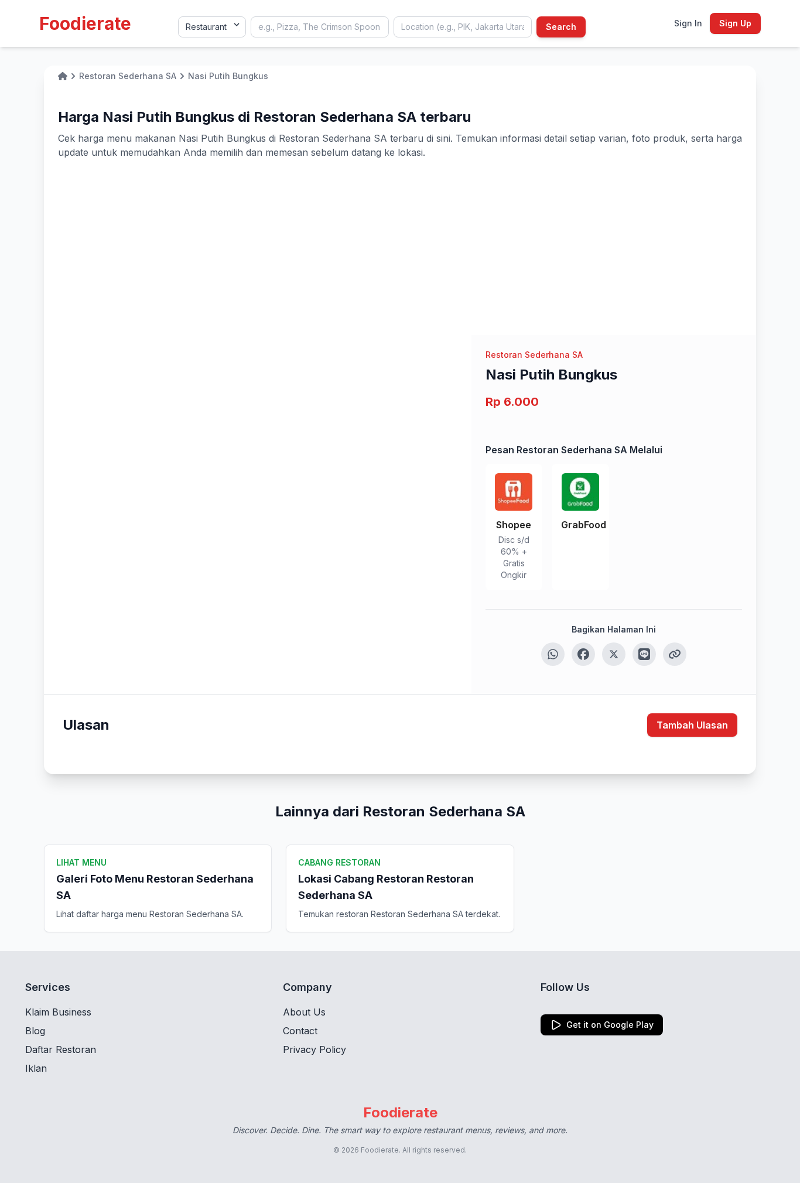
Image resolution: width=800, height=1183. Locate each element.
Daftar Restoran (60, 1049)
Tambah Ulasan (692, 725)
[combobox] (320, 26)
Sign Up (735, 23)
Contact (300, 1031)
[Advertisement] (400, 247)
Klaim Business (58, 1012)
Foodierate (85, 23)
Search (561, 27)
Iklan (36, 1068)
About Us (304, 1012)
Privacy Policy (314, 1049)
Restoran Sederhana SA (534, 355)
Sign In (688, 23)
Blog (35, 1031)
